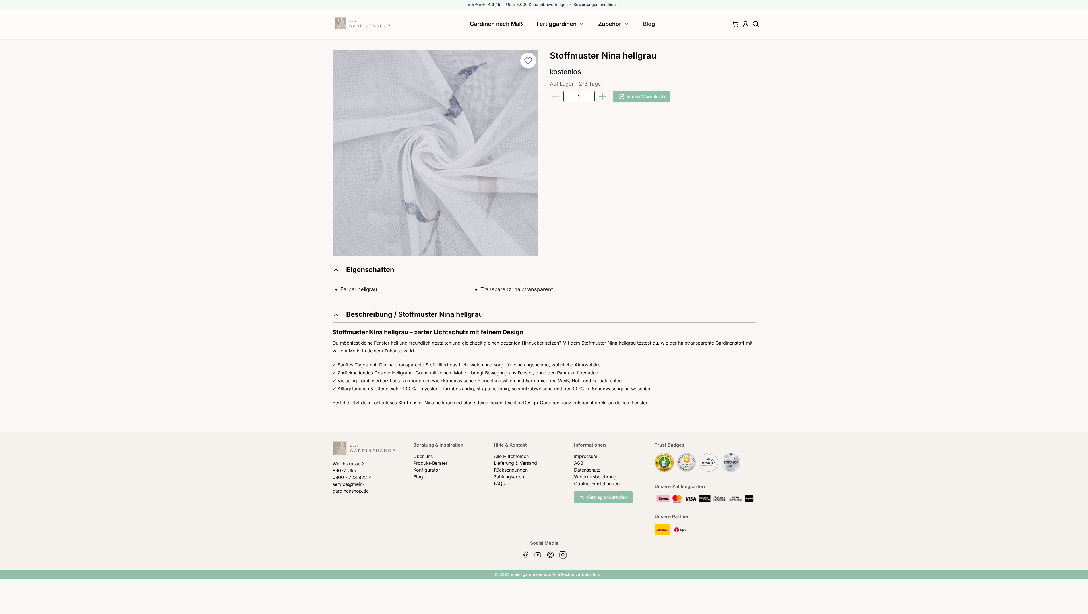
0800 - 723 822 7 (352, 477)
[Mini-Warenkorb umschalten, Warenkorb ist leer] (735, 23)
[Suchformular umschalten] (755, 23)
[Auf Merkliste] (528, 61)
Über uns (423, 456)
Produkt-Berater (430, 463)
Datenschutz (587, 470)
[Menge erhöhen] (602, 96)
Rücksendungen (511, 470)
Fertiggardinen (556, 23)
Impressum (585, 456)
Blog (649, 23)
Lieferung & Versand (515, 463)
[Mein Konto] (745, 23)
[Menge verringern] (555, 96)
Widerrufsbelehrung (595, 477)
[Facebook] (525, 555)
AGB (578, 463)
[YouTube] (538, 555)
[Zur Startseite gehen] (362, 24)
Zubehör (609, 23)
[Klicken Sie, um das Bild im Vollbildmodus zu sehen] (435, 153)
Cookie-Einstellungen (597, 483)
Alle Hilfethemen (511, 456)
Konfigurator (426, 470)
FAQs (499, 483)
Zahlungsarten (509, 477)
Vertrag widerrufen (607, 497)
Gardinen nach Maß (496, 23)
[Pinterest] (550, 555)
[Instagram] (563, 555)
